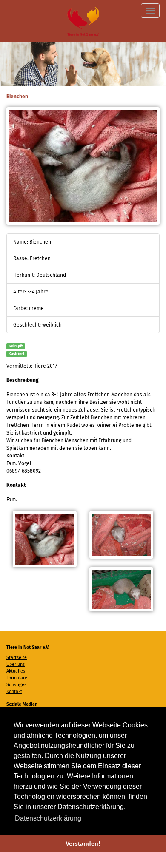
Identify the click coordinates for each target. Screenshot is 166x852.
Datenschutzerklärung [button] (48, 818)
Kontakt (14, 691)
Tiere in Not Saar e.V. (83, 21)
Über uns (15, 664)
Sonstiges (16, 684)
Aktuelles (15, 671)
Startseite (16, 657)
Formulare (16, 678)
